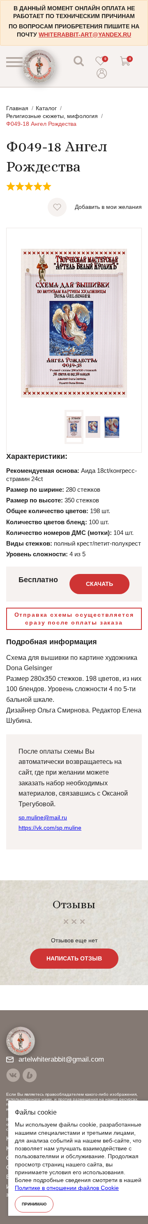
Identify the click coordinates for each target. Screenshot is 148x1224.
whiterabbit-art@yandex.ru (85, 34)
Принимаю (34, 1204)
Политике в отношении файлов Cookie (67, 1188)
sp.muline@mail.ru (42, 817)
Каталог (46, 108)
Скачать (99, 584)
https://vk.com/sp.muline (49, 827)
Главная (17, 108)
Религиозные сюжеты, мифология (52, 116)
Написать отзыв (74, 958)
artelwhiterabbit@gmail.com (61, 1059)
